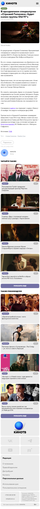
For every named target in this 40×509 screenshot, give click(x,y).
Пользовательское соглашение (14, 488)
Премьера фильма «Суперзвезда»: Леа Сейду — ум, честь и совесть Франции (18, 347)
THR (10, 131)
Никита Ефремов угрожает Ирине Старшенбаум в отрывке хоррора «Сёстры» (17, 247)
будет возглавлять (7, 124)
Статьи (5, 373)
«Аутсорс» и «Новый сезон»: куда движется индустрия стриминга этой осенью (17, 377)
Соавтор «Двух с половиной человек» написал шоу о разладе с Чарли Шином (15, 217)
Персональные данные (13, 478)
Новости (4, 8)
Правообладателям (10, 467)
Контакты (6, 475)
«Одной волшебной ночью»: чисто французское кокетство (14, 318)
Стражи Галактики (11, 136)
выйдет (13, 108)
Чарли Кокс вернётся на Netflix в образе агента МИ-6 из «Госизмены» (16, 277)
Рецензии (5, 313)
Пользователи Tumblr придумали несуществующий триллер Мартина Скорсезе (14, 188)
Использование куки (10, 484)
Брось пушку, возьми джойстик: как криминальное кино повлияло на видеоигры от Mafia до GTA (17, 408)
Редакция (7, 458)
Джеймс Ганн (21, 136)
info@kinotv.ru (10, 499)
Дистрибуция (8, 471)
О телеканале (8, 464)
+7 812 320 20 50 (10, 495)
